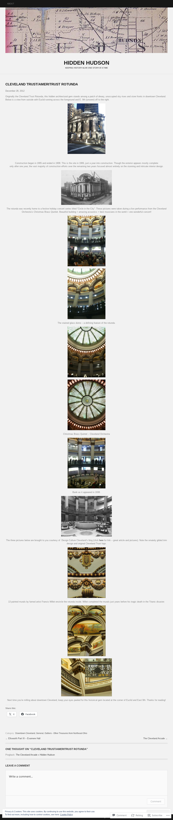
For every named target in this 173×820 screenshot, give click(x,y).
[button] (86, 128)
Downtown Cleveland (25, 733)
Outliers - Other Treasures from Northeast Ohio (66, 733)
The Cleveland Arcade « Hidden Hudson (35, 755)
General (40, 733)
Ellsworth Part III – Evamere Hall (24, 738)
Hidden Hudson (86, 30)
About (10, 4)
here (101, 540)
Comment (156, 801)
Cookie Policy (66, 814)
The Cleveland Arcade (154, 738)
